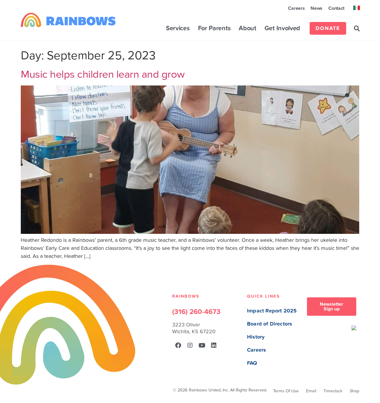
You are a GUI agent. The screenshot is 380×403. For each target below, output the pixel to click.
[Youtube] (202, 345)
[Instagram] (190, 345)
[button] (357, 28)
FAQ (252, 363)
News (316, 8)
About (247, 28)
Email (311, 391)
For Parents (214, 28)
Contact (336, 8)
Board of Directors (269, 324)
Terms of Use (286, 391)
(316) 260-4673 (196, 312)
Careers (296, 8)
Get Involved (282, 28)
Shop (354, 391)
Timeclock (333, 391)
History (256, 337)
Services (178, 28)
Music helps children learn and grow (103, 74)
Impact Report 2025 (272, 311)
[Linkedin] (214, 345)
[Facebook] (178, 345)
